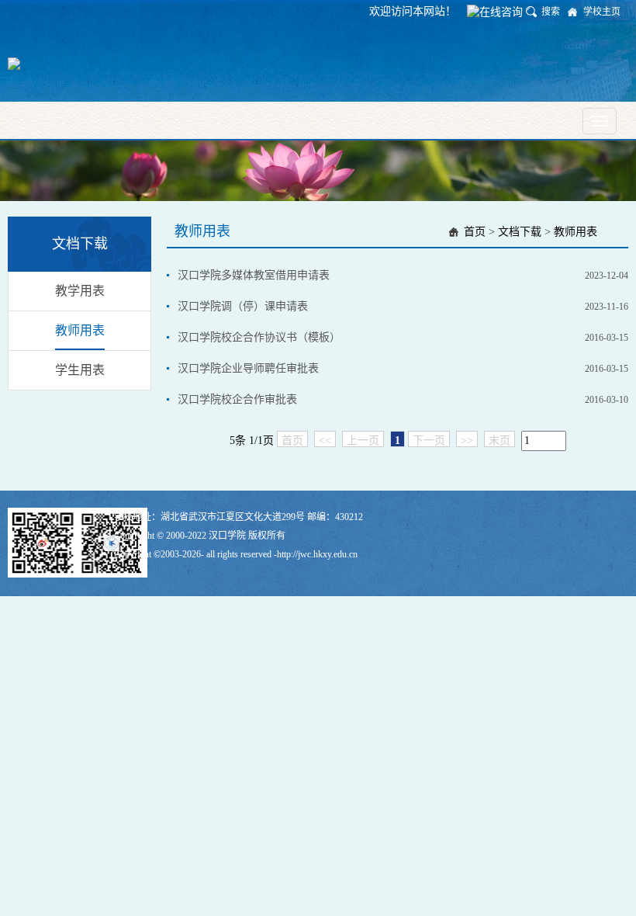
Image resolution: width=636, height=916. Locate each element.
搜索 (550, 11)
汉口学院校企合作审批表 (237, 399)
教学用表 (80, 290)
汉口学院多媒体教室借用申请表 (254, 275)
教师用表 (80, 330)
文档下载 (519, 232)
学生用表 (80, 369)
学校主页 (601, 11)
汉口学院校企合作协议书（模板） (259, 337)
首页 (475, 232)
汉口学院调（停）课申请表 (243, 306)
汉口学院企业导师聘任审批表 (248, 368)
